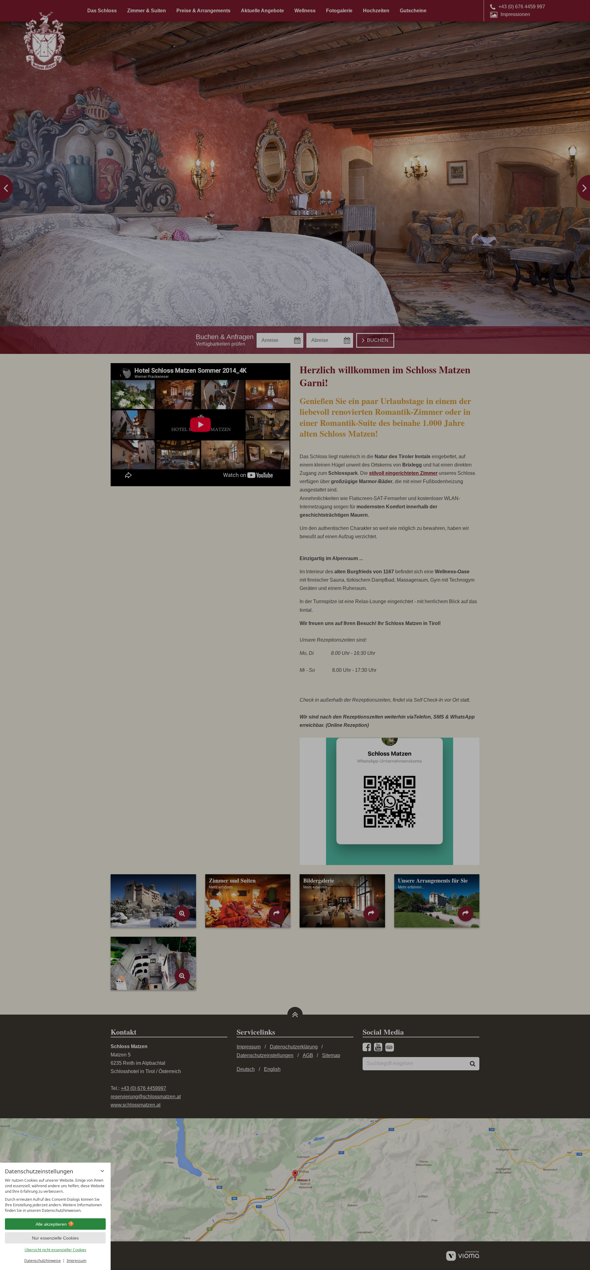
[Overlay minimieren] (102, 1171)
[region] (55, 1195)
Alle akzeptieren (51, 1224)
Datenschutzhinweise (42, 1260)
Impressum (76, 1260)
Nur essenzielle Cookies (55, 1238)
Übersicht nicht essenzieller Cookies (55, 1249)
